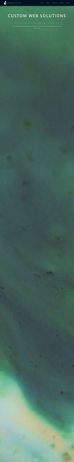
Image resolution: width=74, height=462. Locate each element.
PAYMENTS (61, 2)
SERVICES (48, 2)
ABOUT (42, 2)
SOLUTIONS (54, 2)
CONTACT (68, 2)
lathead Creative (14, 3)
